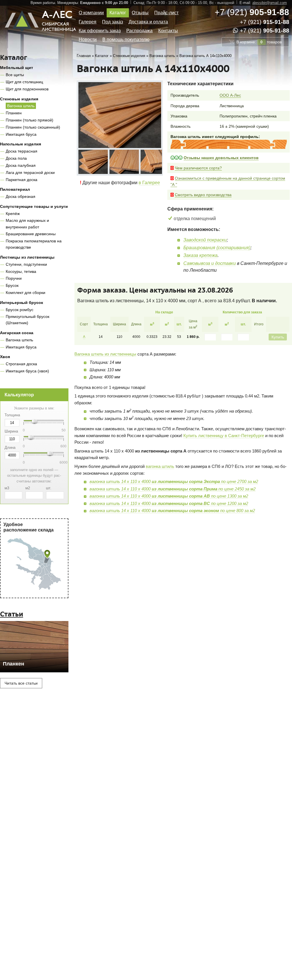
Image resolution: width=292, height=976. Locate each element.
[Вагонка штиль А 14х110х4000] (119, 115)
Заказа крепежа (200, 255)
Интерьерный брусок (21, 302)
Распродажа (139, 30)
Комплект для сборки (25, 292)
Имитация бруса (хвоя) (27, 371)
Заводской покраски (205, 240)
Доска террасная (21, 151)
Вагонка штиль (21, 106)
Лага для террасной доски (30, 172)
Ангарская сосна (16, 332)
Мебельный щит (16, 67)
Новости (88, 39)
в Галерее (149, 180)
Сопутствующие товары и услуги (34, 206)
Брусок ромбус (19, 309)
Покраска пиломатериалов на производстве (34, 244)
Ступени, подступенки (26, 264)
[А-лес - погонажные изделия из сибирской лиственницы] (41, 33)
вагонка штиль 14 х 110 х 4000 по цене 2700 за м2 (174, 481)
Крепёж (13, 213)
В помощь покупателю (125, 39)
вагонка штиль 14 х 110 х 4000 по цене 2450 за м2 (173, 488)
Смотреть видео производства (203, 194)
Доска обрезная (20, 196)
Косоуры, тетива (21, 271)
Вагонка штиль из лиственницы (105, 354)
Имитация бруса (21, 134)
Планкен (14, 113)
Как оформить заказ (100, 30)
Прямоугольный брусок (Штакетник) (27, 319)
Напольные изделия (20, 144)
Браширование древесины (31, 234)
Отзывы (140, 12)
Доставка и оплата (148, 21)
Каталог (118, 12)
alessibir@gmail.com (269, 3)
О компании (91, 12)
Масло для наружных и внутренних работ (27, 223)
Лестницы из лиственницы (27, 257)
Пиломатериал (15, 189)
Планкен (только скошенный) (33, 127)
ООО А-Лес (230, 95)
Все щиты (15, 74)
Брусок (12, 285)
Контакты (168, 30)
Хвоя (5, 356)
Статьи (11, 614)
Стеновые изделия (19, 99)
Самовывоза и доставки (209, 263)
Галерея (87, 21)
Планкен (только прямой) (29, 120)
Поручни (14, 278)
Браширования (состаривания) (216, 247)
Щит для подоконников (27, 89)
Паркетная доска (21, 179)
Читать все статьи (21, 683)
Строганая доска (21, 364)
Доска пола (16, 158)
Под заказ (112, 21)
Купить (277, 337)
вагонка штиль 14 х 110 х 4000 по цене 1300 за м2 (169, 496)
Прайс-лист (166, 12)
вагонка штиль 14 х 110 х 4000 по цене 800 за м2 (172, 510)
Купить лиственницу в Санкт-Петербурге (223, 435)
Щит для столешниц (24, 82)
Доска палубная (21, 165)
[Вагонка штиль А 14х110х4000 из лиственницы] (91, 160)
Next (158, 160)
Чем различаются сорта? (198, 168)
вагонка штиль (160, 466)
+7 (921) (252, 12)
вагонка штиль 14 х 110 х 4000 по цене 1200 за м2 (169, 503)
